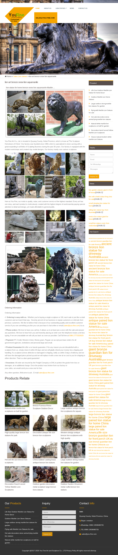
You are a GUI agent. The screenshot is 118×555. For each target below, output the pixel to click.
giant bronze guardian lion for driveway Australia (100, 354)
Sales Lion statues (20, 76)
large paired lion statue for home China (100, 420)
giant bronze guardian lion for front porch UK (101, 362)
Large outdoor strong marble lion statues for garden (100, 105)
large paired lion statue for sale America (97, 429)
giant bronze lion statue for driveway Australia (100, 371)
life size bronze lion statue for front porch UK (101, 447)
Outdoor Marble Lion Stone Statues (99, 98)
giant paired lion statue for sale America (99, 397)
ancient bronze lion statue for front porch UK (101, 260)
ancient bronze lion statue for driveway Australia (100, 250)
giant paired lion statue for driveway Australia (101, 386)
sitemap (93, 551)
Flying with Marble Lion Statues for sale (101, 111)
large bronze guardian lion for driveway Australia (100, 403)
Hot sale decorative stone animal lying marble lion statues (100, 118)
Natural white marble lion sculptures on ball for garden (99, 125)
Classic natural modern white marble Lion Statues (100, 138)
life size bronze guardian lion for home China (101, 442)
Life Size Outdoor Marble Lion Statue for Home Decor (100, 91)
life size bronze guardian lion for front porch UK (101, 435)
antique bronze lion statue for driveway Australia (100, 295)
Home (37, 8)
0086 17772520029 (76, 335)
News (72, 8)
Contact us (82, 8)
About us (47, 8)
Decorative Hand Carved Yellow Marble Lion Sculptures (101, 131)
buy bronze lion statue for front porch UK (100, 338)
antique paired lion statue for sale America (101, 323)
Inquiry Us (94, 176)
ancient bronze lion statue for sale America (99, 271)
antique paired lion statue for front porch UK (100, 312)
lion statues (60, 8)
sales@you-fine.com (45, 18)
